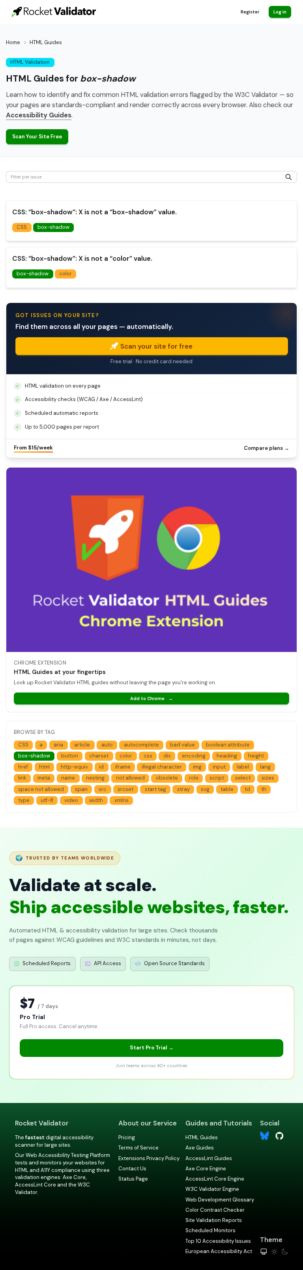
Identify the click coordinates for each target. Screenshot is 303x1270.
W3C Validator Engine (212, 1189)
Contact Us (132, 1168)
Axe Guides (199, 1147)
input (219, 766)
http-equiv (74, 766)
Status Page (133, 1178)
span (81, 789)
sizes (268, 777)
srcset (125, 789)
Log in (279, 12)
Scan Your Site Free (37, 136)
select (243, 777)
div (167, 755)
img (197, 766)
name (68, 777)
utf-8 (47, 800)
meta (43, 777)
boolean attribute (228, 744)
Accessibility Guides (38, 115)
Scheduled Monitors (210, 1230)
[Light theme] (274, 1251)
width (96, 800)
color (65, 273)
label (243, 766)
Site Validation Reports (213, 1220)
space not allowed (41, 789)
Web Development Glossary (219, 1199)
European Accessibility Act (218, 1251)
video (71, 800)
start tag (155, 789)
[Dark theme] (284, 1251)
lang (265, 766)
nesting (95, 777)
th (263, 789)
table (227, 789)
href (23, 766)
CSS (22, 227)
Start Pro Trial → (152, 1047)
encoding (194, 755)
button (69, 755)
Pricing (126, 1137)
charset (98, 755)
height (256, 755)
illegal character (162, 766)
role (193, 777)
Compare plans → (266, 448)
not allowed (130, 777)
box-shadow (53, 227)
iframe (123, 766)
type (24, 800)
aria (58, 744)
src (103, 789)
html (44, 766)
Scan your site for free (156, 346)
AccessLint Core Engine (214, 1178)
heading (227, 755)
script (216, 777)
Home (13, 42)
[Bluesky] (264, 1135)
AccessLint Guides (208, 1158)
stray (183, 789)
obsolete (167, 777)
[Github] (279, 1135)
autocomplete (141, 744)
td (247, 789)
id (101, 766)
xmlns (121, 800)
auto (107, 744)
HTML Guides (201, 1137)
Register (250, 12)
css (148, 755)
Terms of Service (138, 1147)
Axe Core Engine (205, 1168)
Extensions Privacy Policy (149, 1158)
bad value (182, 744)
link (22, 777)
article (82, 744)
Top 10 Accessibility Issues (218, 1241)
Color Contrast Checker (215, 1210)
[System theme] (263, 1251)
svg (205, 789)
